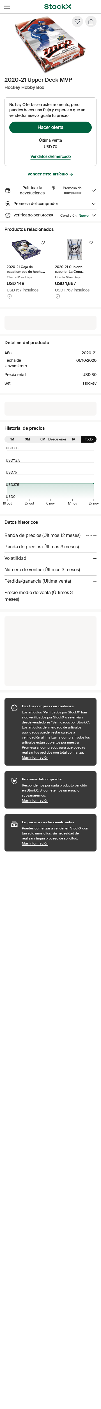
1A (73, 439)
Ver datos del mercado (51, 156)
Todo (89, 439)
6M (42, 439)
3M (27, 439)
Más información (56, 757)
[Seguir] (42, 242)
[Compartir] (91, 21)
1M (12, 439)
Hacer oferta (50, 127)
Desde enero (58, 439)
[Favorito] (77, 21)
